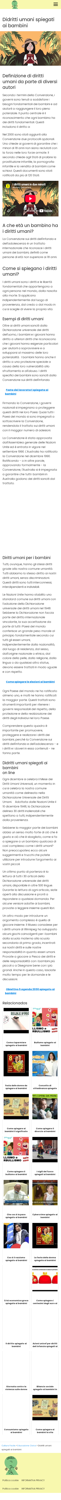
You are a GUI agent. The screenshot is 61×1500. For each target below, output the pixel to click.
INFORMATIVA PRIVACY (33, 1480)
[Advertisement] (30, 519)
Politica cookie (11, 1480)
